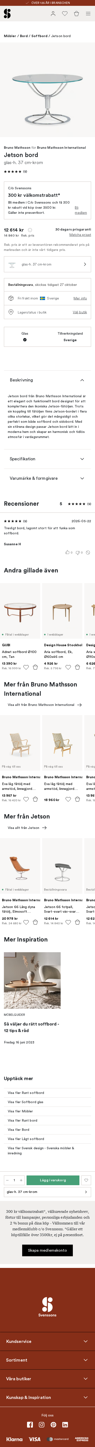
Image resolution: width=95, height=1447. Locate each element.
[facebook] (30, 1425)
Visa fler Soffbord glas (25, 1102)
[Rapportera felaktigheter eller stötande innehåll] (88, 552)
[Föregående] (9, 90)
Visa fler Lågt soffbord (26, 1139)
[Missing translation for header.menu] (88, 13)
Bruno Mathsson (17, 147)
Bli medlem (81, 210)
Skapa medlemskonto (47, 1250)
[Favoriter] (65, 13)
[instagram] (42, 1425)
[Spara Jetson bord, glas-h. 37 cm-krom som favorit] (86, 1180)
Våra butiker (18, 1378)
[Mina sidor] (53, 13)
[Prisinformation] (30, 230)
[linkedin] (65, 1425)
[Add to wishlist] (26, 667)
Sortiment (16, 1360)
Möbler (10, 36)
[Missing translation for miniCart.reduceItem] (7, 1180)
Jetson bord (61, 36)
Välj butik (80, 312)
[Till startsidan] (7, 13)
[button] (15, 171)
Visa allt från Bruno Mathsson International (41, 705)
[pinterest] (53, 1425)
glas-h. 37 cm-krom (22, 1192)
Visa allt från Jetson (23, 828)
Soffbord (39, 36)
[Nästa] (86, 90)
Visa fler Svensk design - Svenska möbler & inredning (41, 1150)
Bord (24, 36)
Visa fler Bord (18, 1130)
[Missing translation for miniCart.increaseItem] (21, 1180)
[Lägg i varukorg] (35, 667)
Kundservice (18, 1341)
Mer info (80, 298)
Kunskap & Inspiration (28, 1397)
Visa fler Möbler (20, 1111)
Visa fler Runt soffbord (26, 1093)
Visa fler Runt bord (22, 1120)
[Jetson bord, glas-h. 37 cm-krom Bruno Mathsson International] (47, 89)
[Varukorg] (76, 13)
